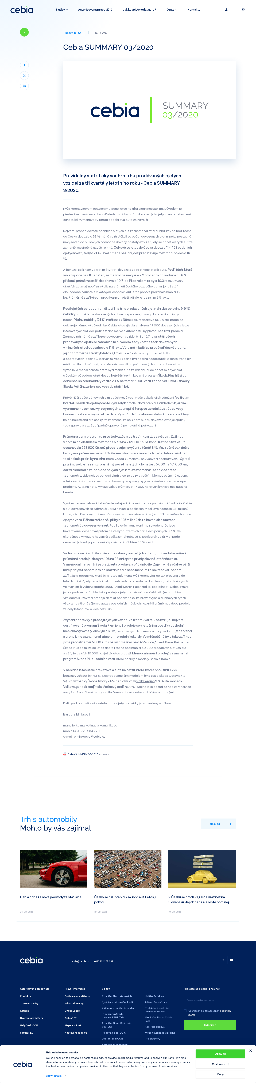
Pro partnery (152, 1038)
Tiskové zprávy (72, 32)
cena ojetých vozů (92, 436)
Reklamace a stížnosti (78, 996)
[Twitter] (24, 75)
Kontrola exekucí (155, 1026)
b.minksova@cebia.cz (90, 736)
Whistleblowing (74, 1003)
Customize (218, 1064)
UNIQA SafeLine (154, 996)
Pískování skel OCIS (114, 1032)
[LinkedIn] (24, 86)
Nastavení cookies (76, 1032)
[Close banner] (250, 1050)
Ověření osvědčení (31, 1018)
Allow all (220, 1053)
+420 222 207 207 (103, 961)
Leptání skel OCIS (112, 1038)
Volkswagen (145, 681)
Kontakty (194, 9)
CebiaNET (71, 1018)
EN (244, 9)
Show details (53, 1075)
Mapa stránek (73, 1025)
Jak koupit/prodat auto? (139, 9)
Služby (60, 9)
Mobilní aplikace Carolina (160, 1032)
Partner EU (26, 1032)
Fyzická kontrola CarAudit (117, 1002)
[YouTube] (231, 960)
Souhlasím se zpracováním (203, 1010)
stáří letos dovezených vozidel (113, 336)
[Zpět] (24, 32)
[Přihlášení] (226, 9)
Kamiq (165, 659)
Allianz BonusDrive (156, 1002)
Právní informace (75, 988)
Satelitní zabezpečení (115, 1044)
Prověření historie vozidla (117, 996)
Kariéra (24, 1010)
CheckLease (72, 1010)
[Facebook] (24, 65)
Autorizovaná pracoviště (95, 9)
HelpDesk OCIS (29, 1025)
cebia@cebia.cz (80, 961)
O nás (170, 9)
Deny (220, 1074)
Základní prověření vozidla (118, 1007)
